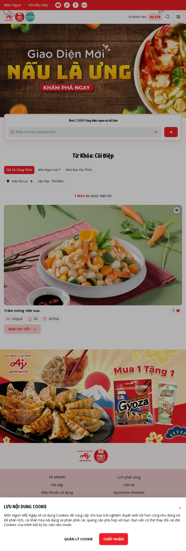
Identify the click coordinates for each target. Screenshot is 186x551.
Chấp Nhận (113, 539)
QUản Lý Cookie (78, 539)
